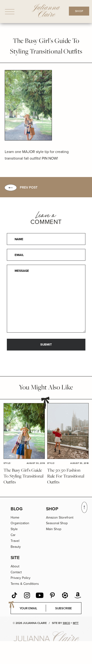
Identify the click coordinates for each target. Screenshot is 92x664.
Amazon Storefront (59, 517)
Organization (20, 523)
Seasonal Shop (57, 523)
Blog (17, 508)
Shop (52, 508)
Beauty (16, 546)
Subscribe (63, 608)
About (15, 566)
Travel (15, 540)
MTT (76, 623)
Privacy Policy (20, 577)
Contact (16, 572)
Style (14, 529)
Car (13, 534)
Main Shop (53, 529)
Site (15, 557)
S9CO (66, 623)
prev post (29, 187)
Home (15, 517)
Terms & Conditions (25, 583)
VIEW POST (24, 431)
